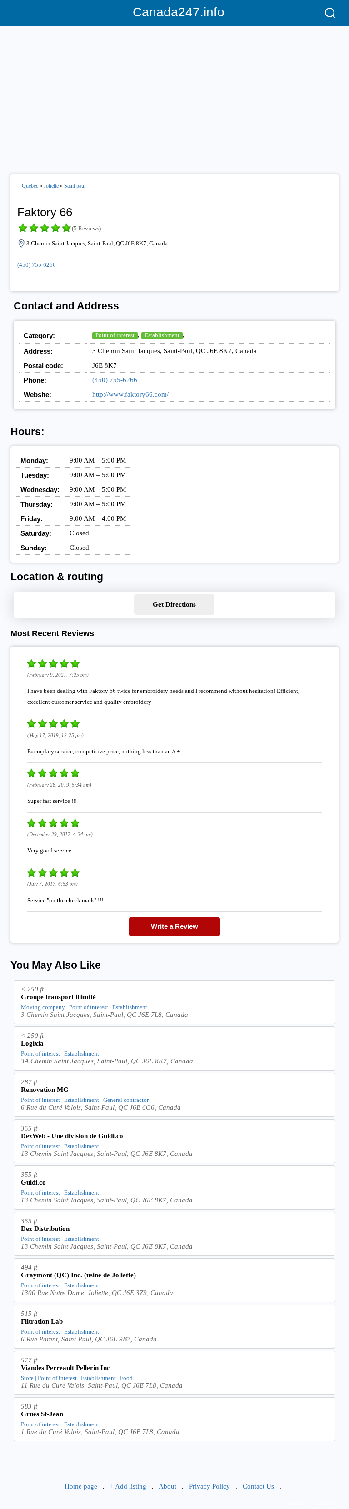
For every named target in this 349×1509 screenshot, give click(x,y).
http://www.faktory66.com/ (130, 394)
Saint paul (74, 186)
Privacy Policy (209, 1486)
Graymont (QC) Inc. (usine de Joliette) (78, 1275)
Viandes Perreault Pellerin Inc (65, 1367)
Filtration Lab (42, 1321)
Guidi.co (33, 1182)
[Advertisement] (174, 96)
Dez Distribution (45, 1228)
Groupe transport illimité (58, 997)
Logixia (32, 1043)
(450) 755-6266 (36, 264)
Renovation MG (45, 1089)
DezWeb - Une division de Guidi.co (72, 1136)
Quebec (30, 186)
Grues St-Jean (42, 1414)
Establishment (162, 335)
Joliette (51, 186)
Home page (81, 1486)
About (167, 1486)
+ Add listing (128, 1486)
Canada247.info (175, 12)
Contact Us (258, 1486)
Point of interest (115, 335)
